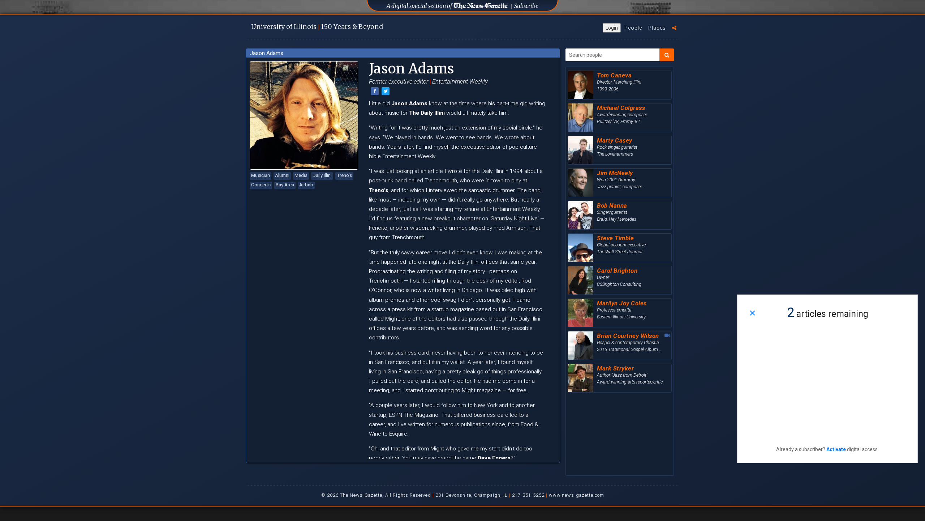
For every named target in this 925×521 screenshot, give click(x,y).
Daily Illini (322, 175)
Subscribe (526, 6)
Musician (260, 175)
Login (612, 28)
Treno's (344, 175)
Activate (836, 449)
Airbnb (306, 184)
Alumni (282, 175)
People (633, 28)
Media (300, 175)
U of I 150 (317, 26)
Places (657, 28)
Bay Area (285, 184)
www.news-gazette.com (576, 495)
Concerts (261, 184)
